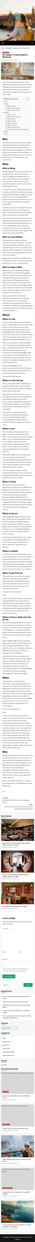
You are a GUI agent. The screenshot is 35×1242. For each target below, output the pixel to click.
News (4, 1038)
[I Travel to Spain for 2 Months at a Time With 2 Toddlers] (17, 1179)
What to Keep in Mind (14, 110)
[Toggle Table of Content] (27, 98)
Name (4, 952)
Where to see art (12, 123)
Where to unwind (12, 125)
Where (7, 112)
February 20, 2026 (12, 908)
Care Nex (4, 1065)
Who (6, 101)
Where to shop (12, 121)
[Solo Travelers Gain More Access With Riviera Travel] (17, 1083)
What (6, 104)
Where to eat (11, 119)
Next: (19, 807)
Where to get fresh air (14, 127)
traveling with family (8, 1052)
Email (20, 952)
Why (6, 134)
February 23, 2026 (12, 1196)
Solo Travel (5, 1045)
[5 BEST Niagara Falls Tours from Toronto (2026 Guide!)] (17, 1146)
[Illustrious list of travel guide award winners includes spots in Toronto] (17, 830)
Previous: (15, 800)
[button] (3, 43)
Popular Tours (6, 1041)
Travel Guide (6, 52)
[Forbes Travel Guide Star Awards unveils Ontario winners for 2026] (17, 862)
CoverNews (25, 1237)
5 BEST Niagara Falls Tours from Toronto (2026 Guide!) (16, 1006)
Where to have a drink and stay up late (18, 129)
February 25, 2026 (12, 1130)
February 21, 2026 (12, 878)
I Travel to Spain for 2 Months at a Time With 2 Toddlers (16, 1011)
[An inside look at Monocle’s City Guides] (17, 893)
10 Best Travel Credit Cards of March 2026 (15, 1002)
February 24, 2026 (12, 1163)
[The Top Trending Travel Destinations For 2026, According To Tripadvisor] (17, 1212)
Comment (6, 928)
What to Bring (11, 106)
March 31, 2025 (12, 60)
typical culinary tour (8, 1055)
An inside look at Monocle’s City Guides (14, 906)
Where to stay (12, 114)
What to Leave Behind (14, 108)
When (6, 131)
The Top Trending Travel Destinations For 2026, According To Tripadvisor (16, 1017)
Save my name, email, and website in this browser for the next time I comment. (15, 970)
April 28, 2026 (11, 1099)
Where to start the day (14, 117)
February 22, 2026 (12, 847)
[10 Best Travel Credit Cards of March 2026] (17, 1115)
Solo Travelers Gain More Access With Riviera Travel (16, 997)
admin (5, 60)
